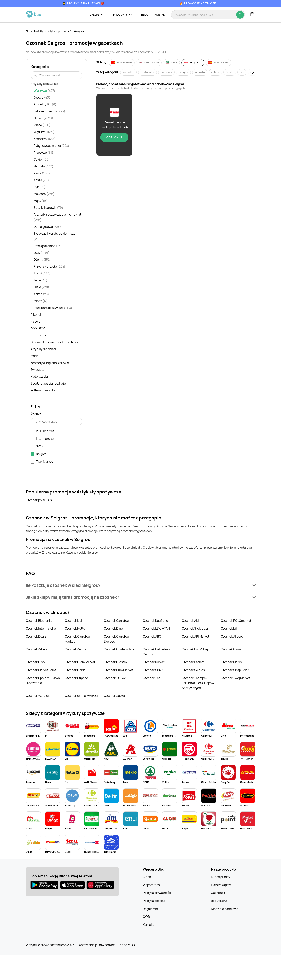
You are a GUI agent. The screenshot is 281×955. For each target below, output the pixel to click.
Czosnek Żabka (114, 696)
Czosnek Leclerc (193, 662)
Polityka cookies (154, 901)
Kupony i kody (220, 877)
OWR (146, 916)
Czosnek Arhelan (37, 649)
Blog (144, 14)
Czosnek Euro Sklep (195, 649)
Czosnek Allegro (232, 636)
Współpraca (151, 885)
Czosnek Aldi (190, 620)
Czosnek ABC (152, 636)
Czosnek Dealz (36, 636)
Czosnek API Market (195, 636)
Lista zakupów (221, 885)
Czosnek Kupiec (154, 662)
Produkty (38, 31)
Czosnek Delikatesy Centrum (156, 651)
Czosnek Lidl (73, 620)
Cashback (218, 893)
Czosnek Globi (35, 662)
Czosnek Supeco (76, 678)
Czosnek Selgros (193, 670)
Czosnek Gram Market (80, 662)
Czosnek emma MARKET (81, 696)
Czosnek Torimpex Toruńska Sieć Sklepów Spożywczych (198, 683)
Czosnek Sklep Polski (235, 670)
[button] (140, 585)
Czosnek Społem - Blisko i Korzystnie (43, 680)
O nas (147, 877)
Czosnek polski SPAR (40, 500)
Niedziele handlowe (224, 909)
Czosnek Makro (231, 662)
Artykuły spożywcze (58, 31)
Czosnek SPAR (153, 670)
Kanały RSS (128, 945)
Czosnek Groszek (115, 662)
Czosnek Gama (231, 649)
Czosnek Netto (75, 628)
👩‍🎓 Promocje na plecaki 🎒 (83, 3)
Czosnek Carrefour (117, 620)
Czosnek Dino (113, 628)
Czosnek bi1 (229, 628)
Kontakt (160, 14)
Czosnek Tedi (152, 678)
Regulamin (150, 909)
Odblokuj (114, 137)
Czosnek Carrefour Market (78, 638)
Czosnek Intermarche (41, 628)
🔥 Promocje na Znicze (198, 3)
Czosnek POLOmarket (236, 620)
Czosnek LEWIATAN (156, 628)
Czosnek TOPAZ (115, 678)
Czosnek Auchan (76, 649)
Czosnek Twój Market (235, 678)
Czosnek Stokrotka (195, 628)
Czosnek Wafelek (38, 696)
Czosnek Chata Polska (119, 649)
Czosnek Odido (75, 670)
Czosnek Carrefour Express (117, 638)
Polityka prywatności (157, 893)
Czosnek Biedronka (39, 620)
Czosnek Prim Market (118, 670)
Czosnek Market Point (41, 670)
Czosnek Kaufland (155, 620)
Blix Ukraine (219, 901)
